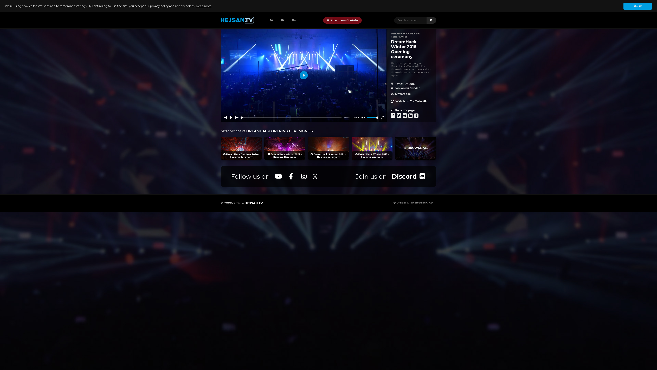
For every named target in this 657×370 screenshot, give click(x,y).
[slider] (291, 117)
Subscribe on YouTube (344, 20)
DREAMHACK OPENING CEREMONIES (405, 35)
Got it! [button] (638, 6)
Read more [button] (203, 6)
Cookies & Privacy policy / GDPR (416, 202)
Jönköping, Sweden (407, 88)
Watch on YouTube (408, 101)
